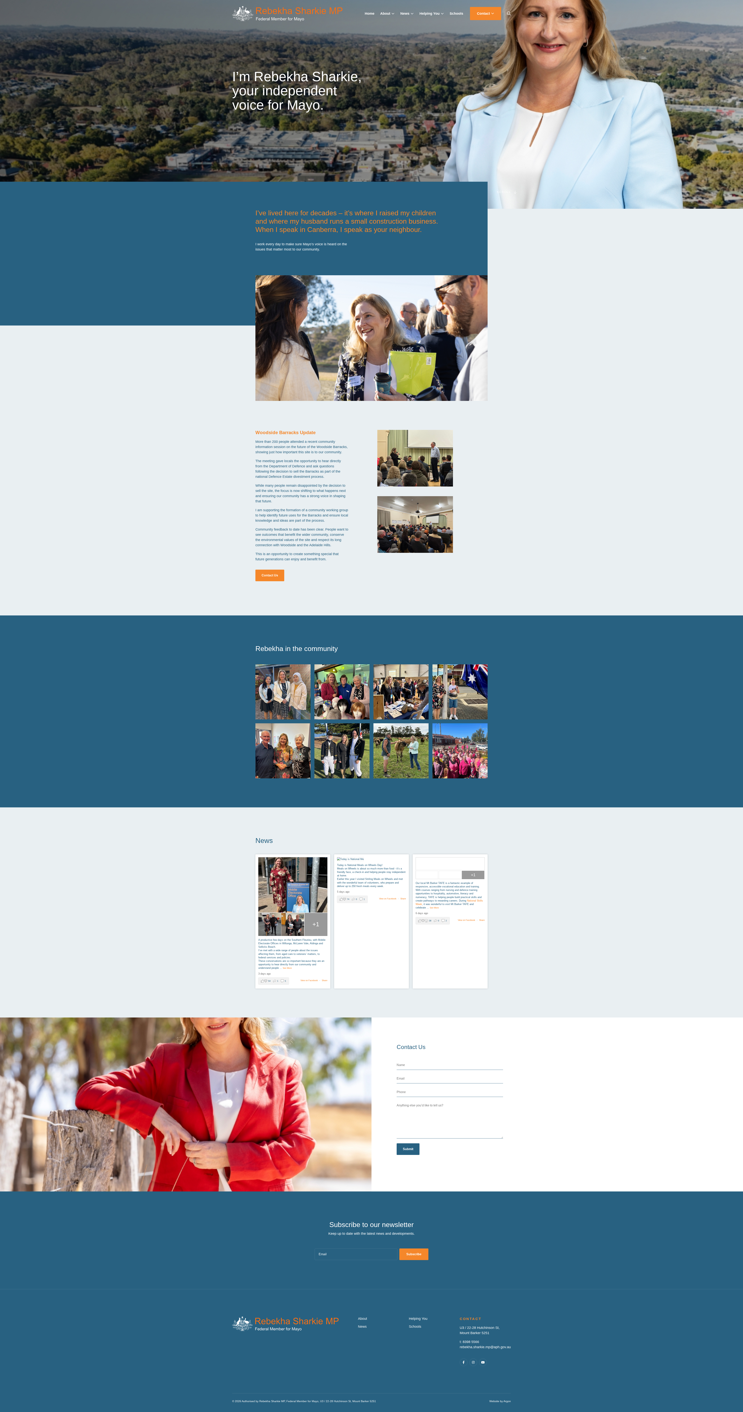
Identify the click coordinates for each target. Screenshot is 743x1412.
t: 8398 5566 (469, 1342)
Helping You (418, 1319)
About (362, 1319)
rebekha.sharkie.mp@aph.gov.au (485, 1347)
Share (324, 980)
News (362, 1326)
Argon (507, 1401)
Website (494, 1401)
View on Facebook (309, 980)
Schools (415, 1326)
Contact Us (270, 575)
